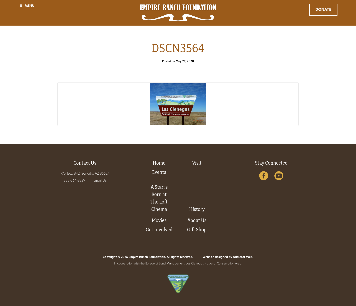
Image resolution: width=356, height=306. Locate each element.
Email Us (99, 181)
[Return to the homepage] (178, 13)
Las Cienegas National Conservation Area (213, 263)
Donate (323, 10)
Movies (159, 220)
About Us (196, 220)
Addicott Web (243, 257)
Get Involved (159, 229)
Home (159, 163)
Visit (197, 163)
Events (159, 172)
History (197, 209)
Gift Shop (197, 229)
